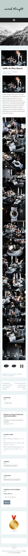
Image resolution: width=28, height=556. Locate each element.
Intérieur (4, 73)
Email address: (8, 493)
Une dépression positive (12, 438)
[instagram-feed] (8, 424)
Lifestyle (9, 73)
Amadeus (9, 552)
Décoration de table (11, 374)
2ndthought (14, 72)
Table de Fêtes (11, 375)
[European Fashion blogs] (14, 523)
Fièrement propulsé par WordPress (11, 551)
